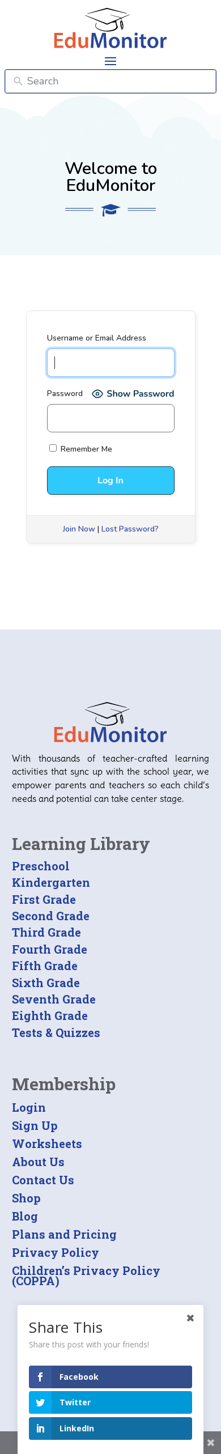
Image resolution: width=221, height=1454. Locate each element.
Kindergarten (51, 882)
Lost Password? (130, 529)
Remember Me (85, 449)
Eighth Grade (50, 1015)
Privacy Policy (55, 1252)
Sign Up (35, 1125)
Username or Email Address (96, 338)
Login (29, 1107)
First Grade (44, 899)
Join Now (79, 529)
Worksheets (47, 1143)
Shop (26, 1198)
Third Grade (46, 932)
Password (65, 393)
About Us (38, 1161)
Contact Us (43, 1179)
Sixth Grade (46, 982)
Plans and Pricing (64, 1234)
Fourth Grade (49, 949)
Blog (25, 1216)
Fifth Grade (45, 965)
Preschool (41, 865)
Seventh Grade (54, 999)
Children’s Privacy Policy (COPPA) (86, 1275)
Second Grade (51, 915)
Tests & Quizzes (56, 1032)
